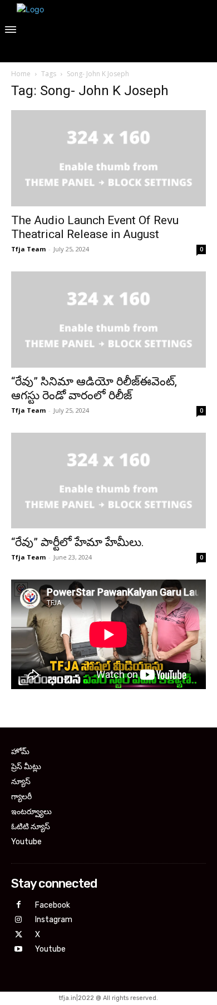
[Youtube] (18, 949)
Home (21, 73)
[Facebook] (18, 905)
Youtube (50, 949)
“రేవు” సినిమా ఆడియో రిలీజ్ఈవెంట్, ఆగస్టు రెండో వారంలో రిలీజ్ (94, 388)
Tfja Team (28, 249)
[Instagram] (18, 920)
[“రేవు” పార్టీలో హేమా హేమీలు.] (108, 481)
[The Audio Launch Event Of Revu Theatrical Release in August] (108, 158)
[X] (18, 935)
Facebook (52, 905)
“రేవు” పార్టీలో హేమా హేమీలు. (77, 542)
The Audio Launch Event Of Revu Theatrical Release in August (95, 227)
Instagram (53, 919)
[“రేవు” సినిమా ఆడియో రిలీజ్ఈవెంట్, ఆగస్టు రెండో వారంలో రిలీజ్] (108, 319)
